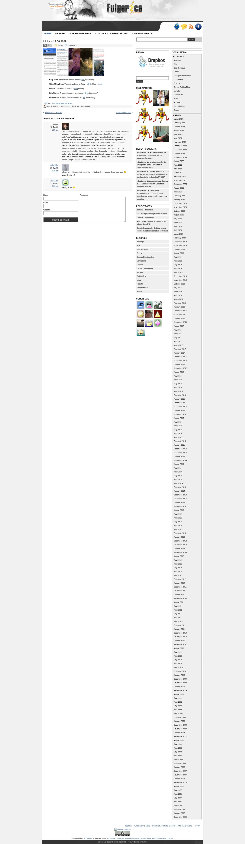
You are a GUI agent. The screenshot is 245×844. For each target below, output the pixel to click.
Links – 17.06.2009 (54, 41)
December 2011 (180, 587)
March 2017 (178, 345)
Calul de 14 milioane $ (145, 217)
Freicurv (130, 842)
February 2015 (180, 441)
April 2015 (178, 433)
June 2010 (178, 656)
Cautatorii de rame (123, 113)
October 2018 (179, 284)
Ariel (138, 245)
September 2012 (180, 552)
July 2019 (178, 257)
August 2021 (179, 188)
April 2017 (178, 341)
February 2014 (180, 487)
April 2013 (178, 525)
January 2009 (179, 721)
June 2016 (178, 380)
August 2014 (179, 464)
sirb (101, 84)
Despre (60, 33)
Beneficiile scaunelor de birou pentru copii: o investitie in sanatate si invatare (151, 155)
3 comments (72, 45)
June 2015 (178, 426)
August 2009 (179, 694)
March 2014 (178, 483)
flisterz (145, 842)
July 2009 (178, 698)
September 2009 (180, 690)
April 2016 (178, 387)
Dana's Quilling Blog (145, 268)
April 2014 (178, 479)
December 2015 (180, 403)
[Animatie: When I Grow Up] (161, 134)
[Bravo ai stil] (141, 332)
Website (46, 210)
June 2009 (178, 702)
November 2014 (180, 453)
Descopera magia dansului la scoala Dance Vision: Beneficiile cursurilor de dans (152, 184)
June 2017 (178, 334)
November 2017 (180, 315)
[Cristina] (141, 314)
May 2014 (178, 476)
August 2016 (179, 372)
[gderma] (141, 305)
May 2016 (178, 384)
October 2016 (179, 364)
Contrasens (141, 261)
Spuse (139, 292)
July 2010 (178, 652)
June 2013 (178, 518)
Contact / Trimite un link (111, 33)
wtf (66, 103)
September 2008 (180, 736)
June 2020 (178, 222)
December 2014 (180, 449)
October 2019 (179, 249)
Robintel (140, 284)
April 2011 (178, 618)
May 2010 (178, 660)
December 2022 (180, 146)
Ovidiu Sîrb (141, 276)
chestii (60, 45)
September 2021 (180, 184)
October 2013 (179, 502)
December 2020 (180, 203)
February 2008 (180, 763)
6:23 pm (55, 130)
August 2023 (179, 130)
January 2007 (179, 813)
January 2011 (179, 629)
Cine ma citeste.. (143, 33)
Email (45, 202)
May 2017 (178, 338)
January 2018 (179, 307)
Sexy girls (54, 180)
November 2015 (180, 407)
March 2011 (178, 621)
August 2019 (179, 253)
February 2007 (180, 809)
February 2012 (180, 579)
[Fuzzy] (149, 305)
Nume (45, 195)
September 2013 (180, 506)
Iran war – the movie (145, 210)
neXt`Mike (54, 165)
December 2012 (180, 541)
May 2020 (178, 226)
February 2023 (180, 142)
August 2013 (179, 510)
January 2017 (179, 353)
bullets (55, 106)
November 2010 (180, 637)
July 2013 (178, 514)
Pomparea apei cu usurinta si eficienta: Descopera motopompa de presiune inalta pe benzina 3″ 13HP (152, 174)
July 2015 (178, 422)
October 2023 (179, 127)
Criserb (140, 265)
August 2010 (179, 648)
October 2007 (179, 779)
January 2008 (179, 767)
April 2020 (178, 230)
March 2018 (178, 299)
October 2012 (179, 548)
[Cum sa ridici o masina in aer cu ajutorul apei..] (144, 98)
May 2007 (178, 798)
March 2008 (178, 759)
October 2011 (179, 595)
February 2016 (180, 395)
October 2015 (179, 410)
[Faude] (158, 323)
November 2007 (180, 775)
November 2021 (180, 180)
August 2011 (179, 602)
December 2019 (180, 242)
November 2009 (180, 683)
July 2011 (177, 606)
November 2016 (180, 361)
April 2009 (178, 710)
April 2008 (178, 756)
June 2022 (178, 165)
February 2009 (180, 717)
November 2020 (180, 207)
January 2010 (179, 675)
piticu (139, 280)
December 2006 (180, 817)
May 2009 (178, 706)
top (198, 826)
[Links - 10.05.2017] (161, 98)
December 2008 (180, 725)
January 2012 (179, 583)
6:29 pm (55, 186)
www (70, 103)
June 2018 (178, 292)
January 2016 (179, 399)
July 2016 (178, 376)
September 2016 (180, 368)
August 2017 (179, 326)
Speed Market (142, 288)
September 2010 (180, 644)
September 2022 (180, 157)
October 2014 (179, 456)
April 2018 (178, 295)
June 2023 (178, 134)
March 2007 (178, 805)
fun (53, 103)
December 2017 (180, 311)
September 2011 (180, 598)
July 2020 (178, 219)
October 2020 (179, 211)
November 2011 (180, 591)
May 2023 (178, 138)
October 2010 (179, 641)
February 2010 (180, 671)
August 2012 (179, 556)
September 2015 (180, 414)
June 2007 (178, 794)
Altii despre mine (80, 33)
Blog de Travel (142, 249)
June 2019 (178, 261)
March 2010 (178, 667)
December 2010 (180, 633)
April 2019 (178, 268)
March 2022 (178, 173)
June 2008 (178, 748)
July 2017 (178, 330)
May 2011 (178, 614)
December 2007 (180, 771)
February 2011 (180, 625)
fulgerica (89, 838)
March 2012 (178, 575)
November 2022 (180, 150)
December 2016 (180, 357)
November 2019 (180, 245)
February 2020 (180, 238)
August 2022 (179, 161)
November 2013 (180, 499)
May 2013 (178, 522)
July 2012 (178, 560)
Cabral (139, 253)
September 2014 (180, 460)
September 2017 (180, 322)
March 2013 (178, 529)
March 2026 (178, 119)
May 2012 (178, 568)
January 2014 (179, 491)
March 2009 (178, 713)
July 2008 (178, 744)
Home (47, 33)
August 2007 (179, 786)
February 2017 (180, 349)
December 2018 (180, 276)
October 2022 (179, 153)
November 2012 (180, 545)
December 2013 (180, 495)
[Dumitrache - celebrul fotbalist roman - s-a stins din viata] (144, 116)
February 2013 (180, 533)
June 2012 (178, 564)
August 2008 (179, 740)
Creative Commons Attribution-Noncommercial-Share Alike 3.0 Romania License (140, 838)
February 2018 (180, 303)
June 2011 (178, 610)
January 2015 (179, 445)
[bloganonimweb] (141, 323)
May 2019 (178, 265)
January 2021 (179, 199)
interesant (60, 103)
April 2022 (178, 169)
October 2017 (179, 318)
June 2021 (178, 192)
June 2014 (178, 472)
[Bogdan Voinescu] (158, 314)
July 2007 (178, 790)
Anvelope (140, 242)
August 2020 (179, 215)
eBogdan (140, 152)
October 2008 (179, 733)
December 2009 (180, 679)
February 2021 (180, 196)
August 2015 (179, 418)
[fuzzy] (149, 323)
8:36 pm (55, 171)
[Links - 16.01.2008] (144, 134)
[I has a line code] (161, 116)
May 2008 (178, 752)
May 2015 (178, 430)
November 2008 (180, 729)
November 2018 (180, 280)
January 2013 (179, 537)
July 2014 (178, 468)
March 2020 (178, 234)
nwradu (140, 272)
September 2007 (180, 782)
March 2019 (178, 272)
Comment (84, 195)
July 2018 (178, 288)
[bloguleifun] (158, 305)
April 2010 (178, 664)
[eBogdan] (149, 314)
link (83, 80)
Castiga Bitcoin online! (145, 257)
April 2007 (178, 802)
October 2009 (179, 687)
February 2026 (180, 123)
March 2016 (178, 391)
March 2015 (178, 437)
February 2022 (180, 176)
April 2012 (178, 572)
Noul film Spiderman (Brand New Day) (152, 214)
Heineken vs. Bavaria (53, 113)
